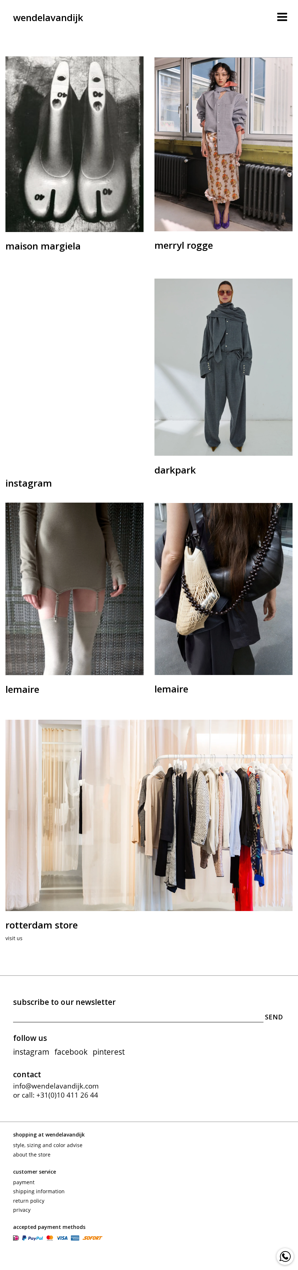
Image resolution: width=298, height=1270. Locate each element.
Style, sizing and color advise (47, 1145)
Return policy (28, 1200)
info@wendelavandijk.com (56, 1086)
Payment (24, 1182)
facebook (71, 1052)
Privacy (22, 1209)
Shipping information (39, 1191)
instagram (31, 1052)
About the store (32, 1154)
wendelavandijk (48, 17)
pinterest (109, 1052)
